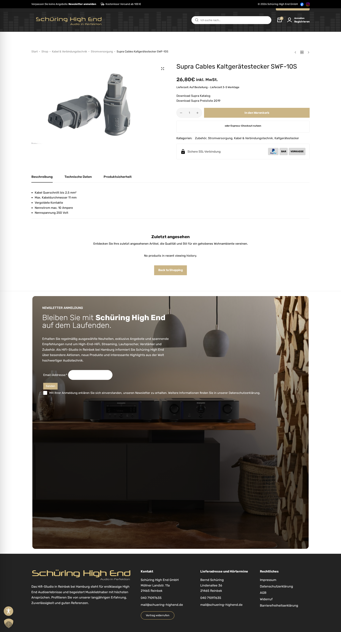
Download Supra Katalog (193, 96)
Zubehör (200, 138)
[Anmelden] (289, 20)
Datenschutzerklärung (244, 393)
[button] (63, 4)
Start (34, 51)
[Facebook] (302, 4)
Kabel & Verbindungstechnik (69, 51)
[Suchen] (196, 20)
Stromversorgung (102, 51)
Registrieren (302, 21)
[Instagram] (308, 4)
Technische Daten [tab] (78, 177)
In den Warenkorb (257, 113)
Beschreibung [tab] (42, 177)
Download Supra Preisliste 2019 (198, 101)
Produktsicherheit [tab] (118, 177)
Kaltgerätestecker (286, 138)
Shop (44, 51)
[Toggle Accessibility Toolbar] (8, 611)
